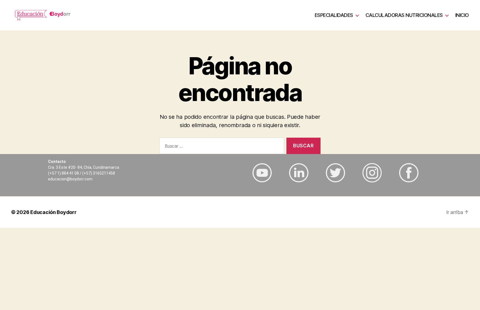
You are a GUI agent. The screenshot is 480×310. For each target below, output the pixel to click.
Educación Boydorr (53, 212)
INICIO (462, 15)
